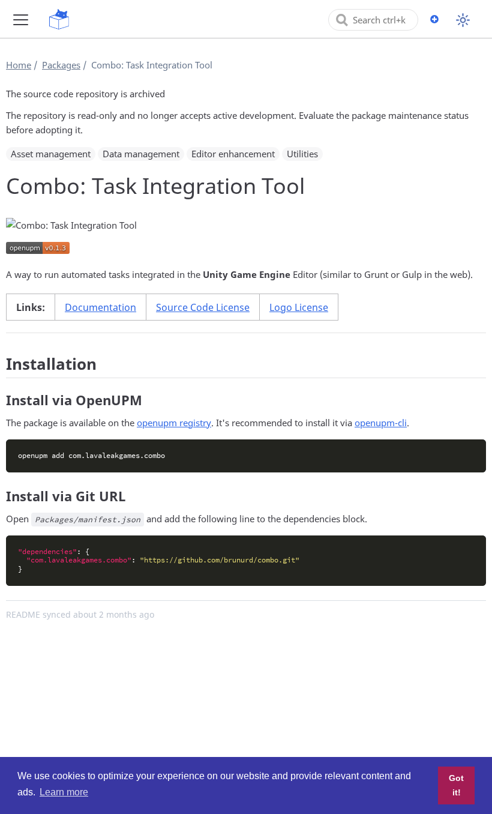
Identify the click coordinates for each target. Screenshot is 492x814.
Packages (61, 65)
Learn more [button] (64, 792)
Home (18, 65)
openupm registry (174, 423)
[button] (20, 19)
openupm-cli (381, 423)
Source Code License (203, 307)
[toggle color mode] (463, 20)
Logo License (298, 307)
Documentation (100, 307)
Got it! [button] (456, 785)
